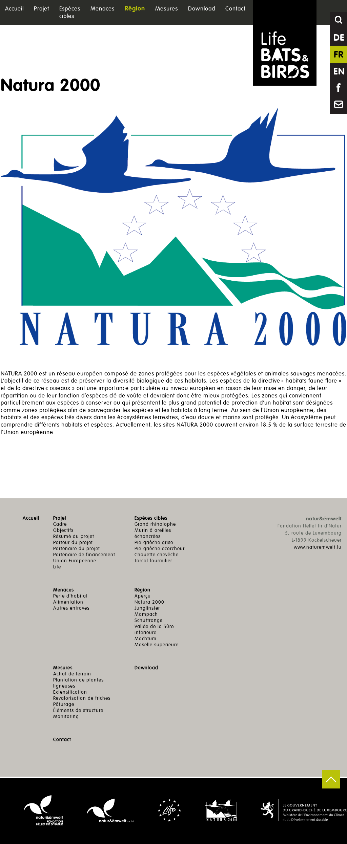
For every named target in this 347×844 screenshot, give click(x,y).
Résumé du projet (73, 536)
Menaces (102, 8)
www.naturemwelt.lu (318, 547)
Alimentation (68, 602)
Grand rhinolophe (155, 524)
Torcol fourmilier (153, 561)
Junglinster (147, 608)
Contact (235, 8)
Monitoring (66, 716)
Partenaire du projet (76, 548)
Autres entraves (71, 608)
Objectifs (63, 530)
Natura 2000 (149, 602)
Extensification (70, 692)
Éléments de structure (78, 710)
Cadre (60, 524)
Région (135, 9)
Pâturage (63, 704)
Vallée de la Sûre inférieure (154, 629)
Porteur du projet (73, 542)
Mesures (166, 8)
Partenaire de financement (84, 555)
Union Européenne (74, 561)
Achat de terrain (72, 674)
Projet (41, 8)
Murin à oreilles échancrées (153, 533)
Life (57, 567)
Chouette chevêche (157, 555)
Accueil (14, 8)
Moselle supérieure (157, 645)
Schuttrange (149, 620)
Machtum (146, 639)
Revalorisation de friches (81, 698)
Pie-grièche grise (154, 542)
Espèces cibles (69, 12)
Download (201, 8)
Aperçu (143, 596)
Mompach (146, 614)
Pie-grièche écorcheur (160, 548)
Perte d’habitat (70, 596)
